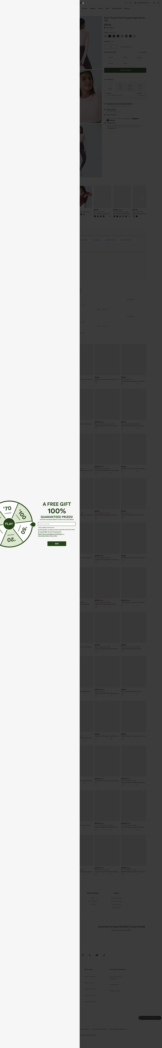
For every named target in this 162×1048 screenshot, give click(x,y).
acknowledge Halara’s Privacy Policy (47, 536)
